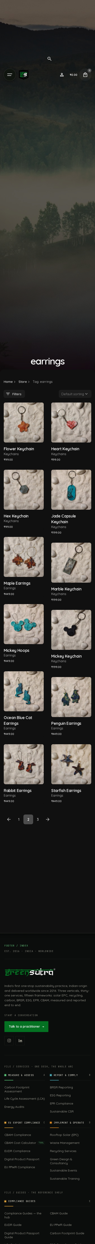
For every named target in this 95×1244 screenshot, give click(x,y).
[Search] (49, 59)
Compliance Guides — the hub (22, 1215)
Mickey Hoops (16, 650)
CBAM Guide (59, 1213)
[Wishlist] (62, 75)
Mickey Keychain (66, 656)
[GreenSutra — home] (30, 972)
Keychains (11, 454)
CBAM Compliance (17, 1135)
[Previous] (9, 819)
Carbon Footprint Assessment (16, 1089)
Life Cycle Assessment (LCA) (24, 1098)
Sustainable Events (63, 1170)
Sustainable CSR (62, 1111)
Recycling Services (63, 1151)
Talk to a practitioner (26, 1026)
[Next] (47, 819)
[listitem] (9, 1040)
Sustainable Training (65, 1178)
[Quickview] (13, 411)
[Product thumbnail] (24, 423)
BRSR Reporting (61, 1087)
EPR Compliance (61, 1103)
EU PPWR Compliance (19, 1167)
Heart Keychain (65, 448)
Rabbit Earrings (17, 790)
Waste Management (65, 1143)
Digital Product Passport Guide (21, 1235)
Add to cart (23, 436)
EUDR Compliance (17, 1151)
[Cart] (85, 75)
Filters (16, 394)
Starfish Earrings (66, 790)
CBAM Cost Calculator (24, 1143)
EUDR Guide (12, 1225)
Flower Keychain (19, 448)
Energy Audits (14, 1107)
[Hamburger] (10, 75)
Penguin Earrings (66, 723)
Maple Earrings (17, 583)
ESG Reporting (60, 1095)
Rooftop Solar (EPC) (64, 1135)
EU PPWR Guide (61, 1225)
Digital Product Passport (21, 1159)
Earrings (10, 588)
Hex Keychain (16, 516)
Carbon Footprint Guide (67, 1233)
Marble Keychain (66, 588)
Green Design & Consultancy (61, 1161)
